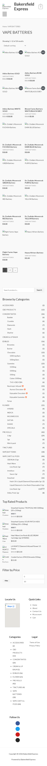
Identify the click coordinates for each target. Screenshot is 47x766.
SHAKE (10, 424)
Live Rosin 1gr (15, 467)
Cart (34, 618)
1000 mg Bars (15, 356)
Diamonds (11, 325)
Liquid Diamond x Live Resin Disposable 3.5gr (27, 485)
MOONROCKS (13, 416)
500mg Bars (14, 360)
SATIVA (10, 420)
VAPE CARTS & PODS (11, 456)
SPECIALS (11, 428)
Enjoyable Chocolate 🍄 (19, 393)
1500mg (13, 367)
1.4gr (9, 436)
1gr (8, 439)
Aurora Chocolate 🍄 (18, 389)
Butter (9, 349)
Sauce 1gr (13, 474)
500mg (12, 375)
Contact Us (36, 611)
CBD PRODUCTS (9, 310)
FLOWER (6, 405)
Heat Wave (11, 463)
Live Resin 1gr (15, 489)
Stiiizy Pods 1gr (13, 493)
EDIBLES (6, 341)
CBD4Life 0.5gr (13, 460)
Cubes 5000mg (15, 378)
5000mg (13, 371)
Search (39, 290)
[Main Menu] (5, 14)
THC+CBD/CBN (16, 382)
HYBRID (10, 409)
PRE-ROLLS (7, 432)
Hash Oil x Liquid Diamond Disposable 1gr (26, 481)
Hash (9, 329)
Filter (6, 580)
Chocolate (11, 352)
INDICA (10, 412)
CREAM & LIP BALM (10, 337)
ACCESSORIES (8, 305)
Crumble (10, 321)
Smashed (10, 478)
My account (37, 614)
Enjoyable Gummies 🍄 (18, 397)
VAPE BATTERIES (9, 452)
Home (5, 26)
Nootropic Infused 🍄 (15, 386)
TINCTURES (7, 447)
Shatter (10, 333)
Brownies (10, 345)
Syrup (9, 401)
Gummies (10, 363)
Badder (10, 317)
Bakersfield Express (24, 6)
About (34, 608)
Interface (10, 471)
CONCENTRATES (9, 314)
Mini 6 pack (11, 443)
